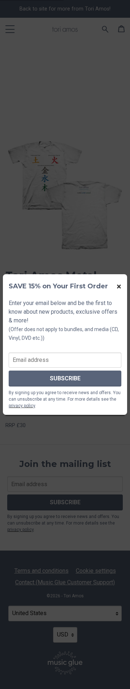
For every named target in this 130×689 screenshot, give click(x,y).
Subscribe (65, 378)
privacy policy (22, 405)
